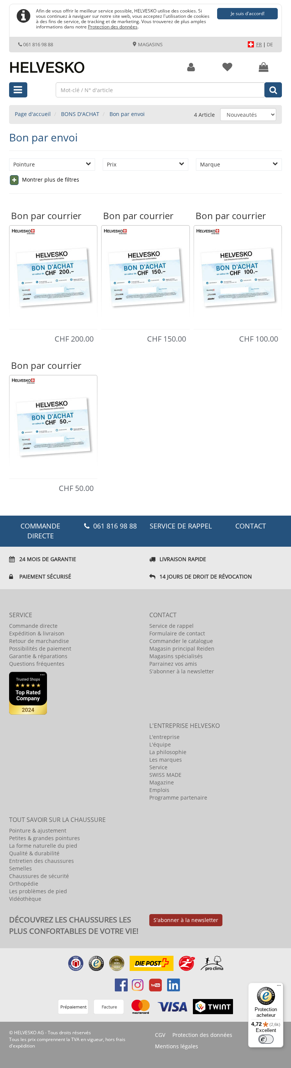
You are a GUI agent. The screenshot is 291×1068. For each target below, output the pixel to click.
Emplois (159, 790)
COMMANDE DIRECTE (40, 530)
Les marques (165, 759)
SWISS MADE (165, 774)
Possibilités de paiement (40, 648)
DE (270, 44)
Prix (111, 164)
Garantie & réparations (38, 656)
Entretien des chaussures (41, 860)
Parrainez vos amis (173, 663)
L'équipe (160, 744)
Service (158, 767)
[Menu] (278, 987)
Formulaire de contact (177, 633)
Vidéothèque (25, 898)
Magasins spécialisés (176, 656)
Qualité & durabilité (34, 853)
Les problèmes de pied (38, 891)
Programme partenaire (178, 797)
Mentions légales (176, 1046)
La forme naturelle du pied (43, 845)
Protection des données (113, 27)
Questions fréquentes (36, 663)
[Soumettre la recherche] (273, 89)
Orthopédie (23, 883)
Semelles (20, 868)
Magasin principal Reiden (181, 648)
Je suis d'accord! (247, 13)
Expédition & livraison (36, 633)
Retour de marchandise (39, 641)
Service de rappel (181, 525)
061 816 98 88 (38, 44)
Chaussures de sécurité (39, 876)
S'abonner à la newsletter (181, 671)
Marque (210, 164)
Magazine (161, 782)
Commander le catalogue (181, 641)
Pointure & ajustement (37, 830)
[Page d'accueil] (87, 63)
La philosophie (167, 752)
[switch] (266, 1039)
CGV (160, 1034)
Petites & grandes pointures (44, 838)
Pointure (24, 164)
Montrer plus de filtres (49, 179)
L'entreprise (164, 736)
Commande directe (33, 625)
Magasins (150, 44)
